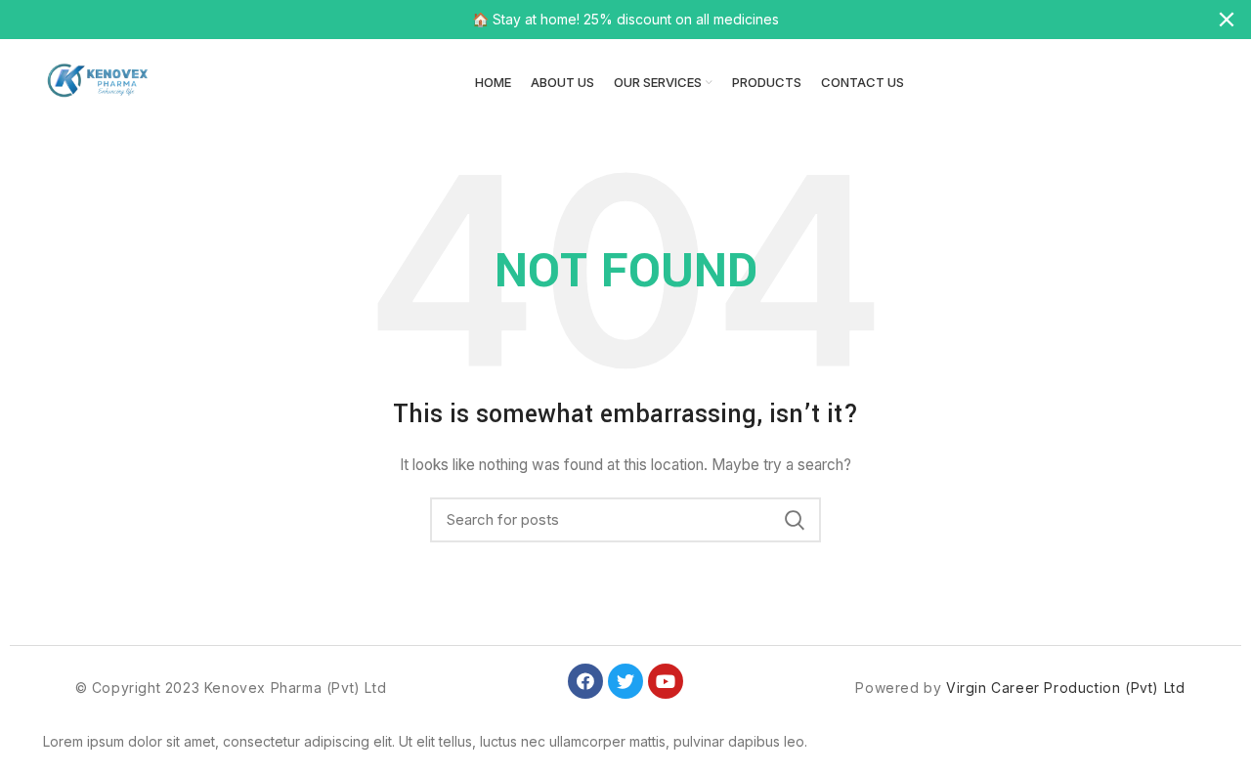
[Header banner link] (596, 19)
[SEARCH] (794, 519)
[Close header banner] (1226, 19)
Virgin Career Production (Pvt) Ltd (1065, 687)
